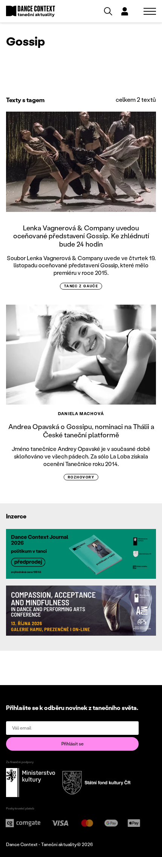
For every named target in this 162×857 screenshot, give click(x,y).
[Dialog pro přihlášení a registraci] (124, 11)
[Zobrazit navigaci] (150, 11)
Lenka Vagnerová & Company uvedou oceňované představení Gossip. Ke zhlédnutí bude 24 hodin (81, 235)
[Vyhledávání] (108, 11)
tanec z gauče (81, 286)
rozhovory (81, 477)
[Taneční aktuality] (30, 11)
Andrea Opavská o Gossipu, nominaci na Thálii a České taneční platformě (81, 430)
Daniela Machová (81, 413)
